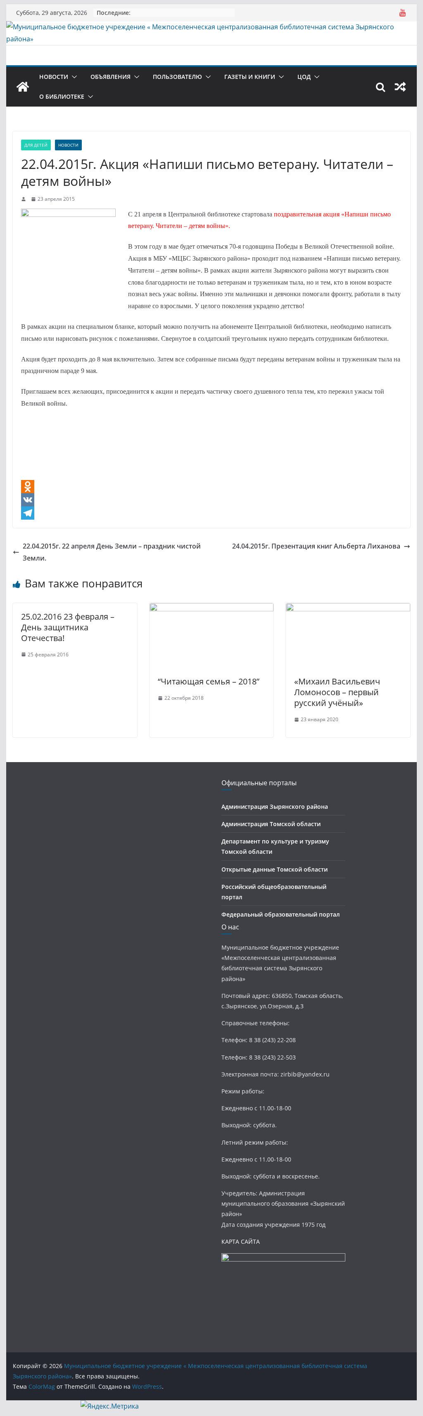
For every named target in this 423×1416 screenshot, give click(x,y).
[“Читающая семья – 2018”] (211, 608)
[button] (72, 77)
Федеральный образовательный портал (280, 914)
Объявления (110, 77)
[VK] (211, 499)
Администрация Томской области (271, 824)
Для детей (36, 145)
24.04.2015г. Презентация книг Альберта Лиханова (316, 546)
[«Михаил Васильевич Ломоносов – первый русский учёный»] (348, 608)
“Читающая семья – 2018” (208, 681)
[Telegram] (211, 513)
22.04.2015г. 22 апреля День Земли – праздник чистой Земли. (112, 552)
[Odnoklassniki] (211, 486)
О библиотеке (61, 96)
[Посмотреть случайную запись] (400, 87)
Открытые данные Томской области (274, 869)
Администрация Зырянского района (274, 806)
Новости (53, 77)
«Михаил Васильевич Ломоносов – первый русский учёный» (337, 692)
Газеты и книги (249, 77)
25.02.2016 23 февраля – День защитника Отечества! (67, 627)
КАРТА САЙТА (240, 1241)
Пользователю (177, 77)
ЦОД (304, 77)
